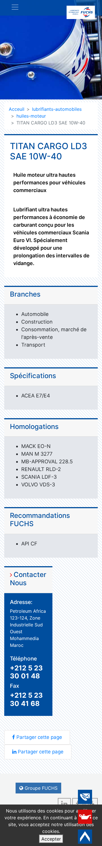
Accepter (51, 839)
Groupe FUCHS (41, 788)
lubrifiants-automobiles (57, 109)
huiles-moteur (31, 116)
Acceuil (16, 109)
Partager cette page (39, 737)
